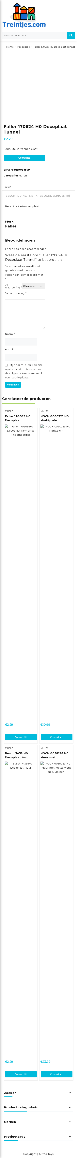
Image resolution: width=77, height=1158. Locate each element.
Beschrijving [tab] (16, 195)
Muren (23, 175)
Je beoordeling (15, 293)
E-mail (10, 349)
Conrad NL (24, 157)
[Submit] (71, 35)
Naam (10, 334)
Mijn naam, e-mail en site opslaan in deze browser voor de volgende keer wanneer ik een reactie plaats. (24, 371)
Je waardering (13, 286)
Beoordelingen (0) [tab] (55, 195)
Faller (7, 186)
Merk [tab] (33, 195)
